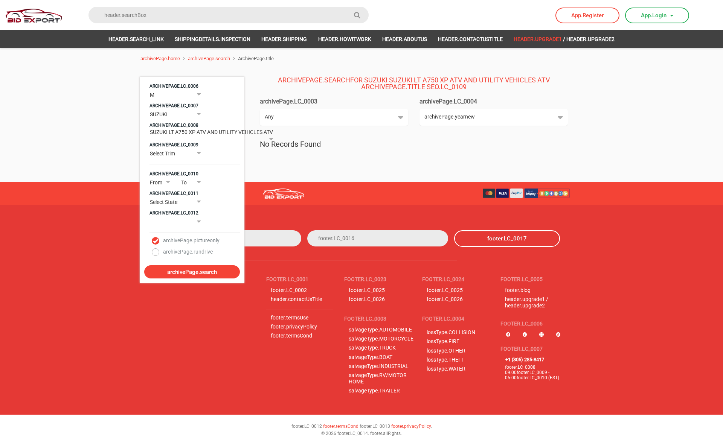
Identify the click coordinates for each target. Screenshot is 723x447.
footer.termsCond (291, 336)
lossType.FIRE (443, 341)
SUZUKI (159, 114)
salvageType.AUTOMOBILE (380, 330)
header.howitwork (344, 39)
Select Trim (162, 154)
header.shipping (284, 39)
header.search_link (136, 39)
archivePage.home (160, 58)
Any (269, 117)
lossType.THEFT (445, 360)
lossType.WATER (446, 369)
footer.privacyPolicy (294, 327)
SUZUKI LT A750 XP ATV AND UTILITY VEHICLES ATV (211, 132)
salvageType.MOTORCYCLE (381, 339)
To (184, 182)
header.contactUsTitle (470, 39)
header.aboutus (404, 39)
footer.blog (518, 290)
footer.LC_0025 (367, 290)
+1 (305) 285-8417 (524, 359)
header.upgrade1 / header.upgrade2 (526, 302)
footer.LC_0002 (289, 290)
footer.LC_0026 (367, 299)
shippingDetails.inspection (212, 39)
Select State (163, 202)
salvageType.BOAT (370, 357)
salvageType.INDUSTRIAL (379, 366)
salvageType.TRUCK (372, 348)
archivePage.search (209, 58)
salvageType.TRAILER (374, 391)
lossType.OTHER (446, 351)
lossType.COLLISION (451, 332)
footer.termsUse (289, 318)
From (156, 182)
